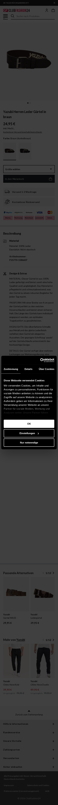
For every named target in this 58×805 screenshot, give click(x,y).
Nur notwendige (29, 442)
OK (29, 423)
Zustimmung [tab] (11, 369)
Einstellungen (27, 433)
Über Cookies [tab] (46, 369)
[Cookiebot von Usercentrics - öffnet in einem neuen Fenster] (41, 360)
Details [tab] (28, 369)
